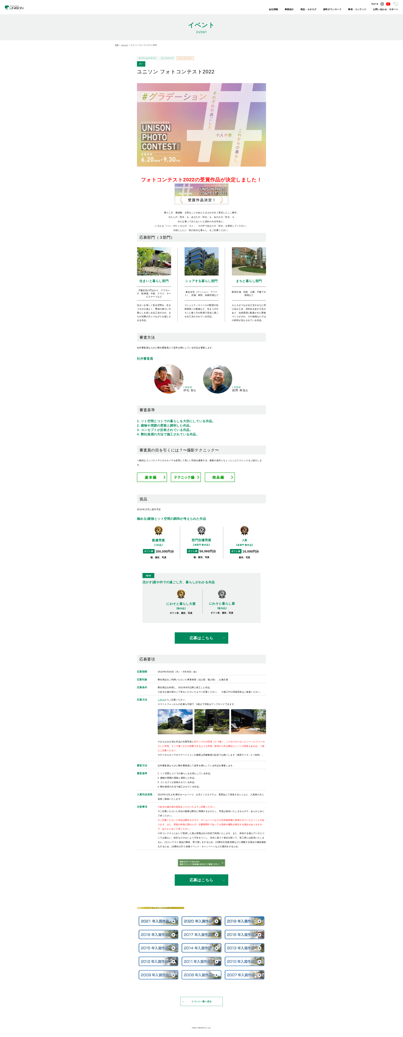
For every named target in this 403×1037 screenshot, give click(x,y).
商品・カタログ (323, 9)
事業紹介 (307, 9)
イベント (124, 45)
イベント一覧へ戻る (201, 1001)
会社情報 (293, 9)
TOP (117, 45)
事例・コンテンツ (365, 9)
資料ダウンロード (343, 9)
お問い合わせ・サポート (388, 9)
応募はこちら (201, 638)
